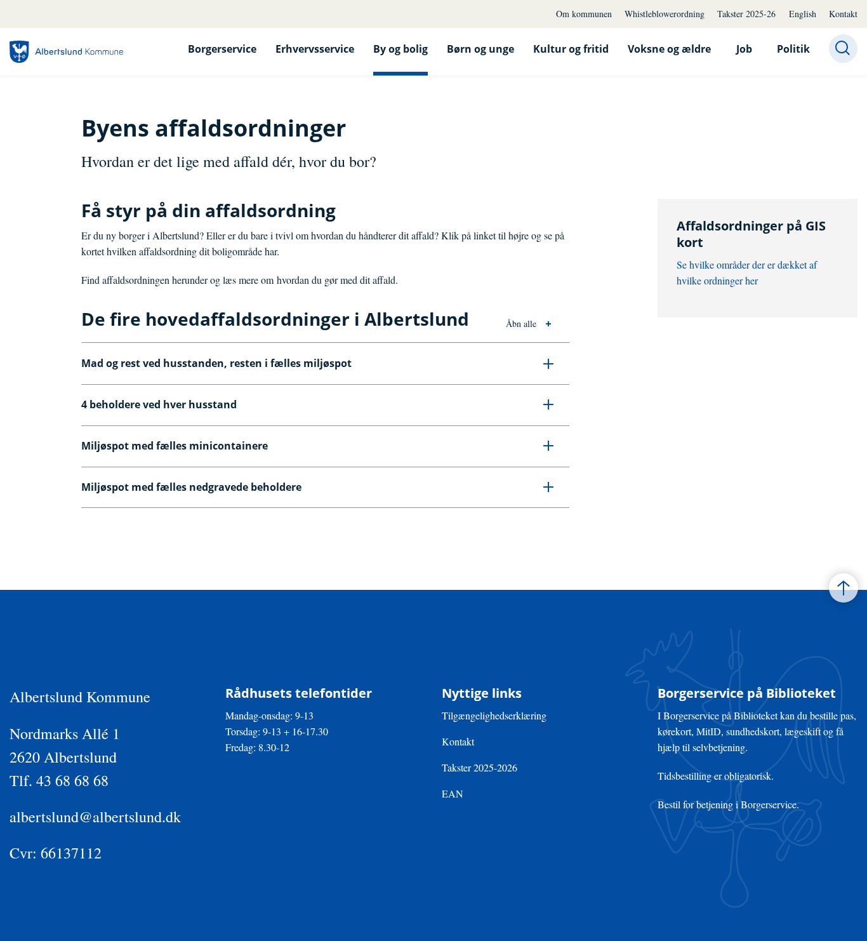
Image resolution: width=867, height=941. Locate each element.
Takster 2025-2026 (479, 767)
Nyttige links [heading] (482, 693)
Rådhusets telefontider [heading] (298, 693)
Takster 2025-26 (746, 14)
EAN (452, 793)
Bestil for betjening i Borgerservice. (728, 804)
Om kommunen (584, 14)
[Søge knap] (843, 48)
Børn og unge (480, 49)
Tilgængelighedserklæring (494, 715)
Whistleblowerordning (665, 14)
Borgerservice (222, 49)
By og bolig (400, 49)
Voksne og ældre (669, 49)
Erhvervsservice (314, 49)
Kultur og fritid (571, 49)
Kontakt (843, 14)
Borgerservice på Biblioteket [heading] (747, 693)
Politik (793, 49)
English (802, 14)
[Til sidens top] (843, 588)
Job (744, 49)
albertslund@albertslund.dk (95, 816)
